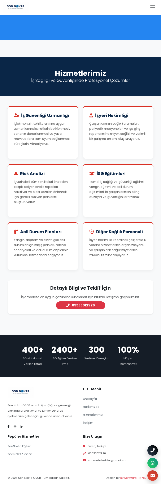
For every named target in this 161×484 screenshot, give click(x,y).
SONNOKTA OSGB (20, 454)
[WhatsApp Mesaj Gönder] (152, 463)
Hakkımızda (91, 407)
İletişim (88, 423)
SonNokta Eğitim (19, 446)
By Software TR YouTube (136, 478)
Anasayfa (90, 399)
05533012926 (83, 305)
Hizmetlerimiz (93, 415)
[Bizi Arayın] (152, 450)
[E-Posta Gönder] (152, 475)
